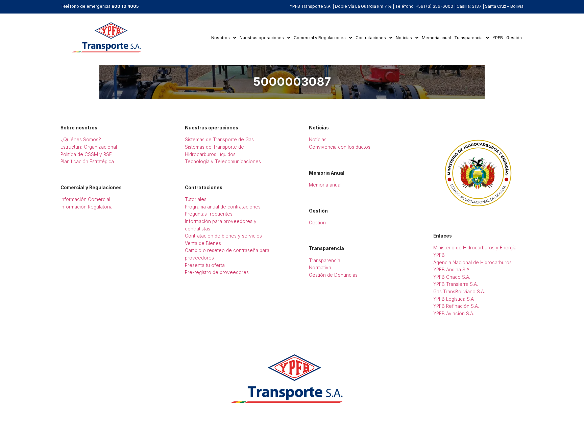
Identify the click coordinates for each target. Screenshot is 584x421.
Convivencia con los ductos (339, 147)
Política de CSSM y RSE (86, 154)
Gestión (514, 37)
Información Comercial (85, 199)
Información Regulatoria (86, 206)
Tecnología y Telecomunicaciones (223, 161)
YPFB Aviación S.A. (453, 313)
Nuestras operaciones (262, 37)
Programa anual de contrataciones (223, 206)
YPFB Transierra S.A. (455, 284)
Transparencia (468, 37)
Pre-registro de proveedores (217, 272)
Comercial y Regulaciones (320, 37)
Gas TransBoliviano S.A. (459, 291)
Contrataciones (371, 37)
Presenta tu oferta (205, 265)
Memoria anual (436, 37)
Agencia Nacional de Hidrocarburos (472, 262)
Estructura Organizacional (88, 147)
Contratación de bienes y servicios (223, 236)
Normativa (320, 267)
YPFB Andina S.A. (451, 269)
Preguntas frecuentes (209, 214)
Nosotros (220, 37)
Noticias (404, 37)
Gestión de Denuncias (333, 275)
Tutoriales (195, 199)
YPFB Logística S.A (453, 299)
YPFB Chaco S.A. (451, 277)
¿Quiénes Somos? (80, 139)
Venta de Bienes (203, 243)
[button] (224, 37)
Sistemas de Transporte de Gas (219, 139)
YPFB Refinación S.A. (456, 306)
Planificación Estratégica (87, 161)
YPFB (497, 37)
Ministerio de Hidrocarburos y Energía (474, 247)
